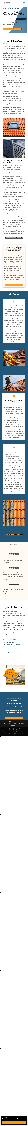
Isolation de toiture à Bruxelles (12, 644)
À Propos (21, 723)
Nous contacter (14, 1123)
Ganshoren (13, 625)
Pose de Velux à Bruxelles (11, 654)
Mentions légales (13, 721)
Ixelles (18, 625)
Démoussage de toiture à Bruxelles (13, 650)
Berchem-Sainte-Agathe (9, 623)
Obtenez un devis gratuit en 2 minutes (12, 28)
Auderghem (18, 622)
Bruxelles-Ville (20, 623)
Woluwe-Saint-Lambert (9, 633)
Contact (13, 725)
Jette (22, 625)
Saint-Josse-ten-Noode (16, 629)
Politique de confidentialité (10, 723)
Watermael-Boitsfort (19, 631)
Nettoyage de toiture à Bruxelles (13, 652)
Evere (4, 625)
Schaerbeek (6, 631)
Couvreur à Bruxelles (9, 642)
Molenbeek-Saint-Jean (16, 627)
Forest (8, 625)
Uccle (11, 631)
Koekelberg (6, 627)
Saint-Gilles (6, 629)
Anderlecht (12, 622)
